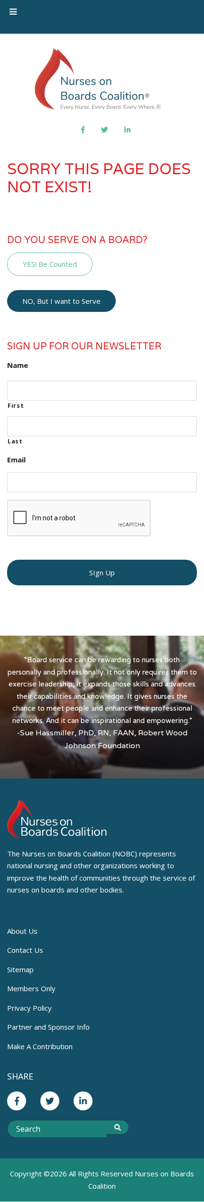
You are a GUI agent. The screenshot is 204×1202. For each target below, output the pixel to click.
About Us (22, 931)
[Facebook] (83, 129)
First (16, 406)
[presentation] (79, 518)
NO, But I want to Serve (61, 301)
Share (20, 1076)
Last (15, 441)
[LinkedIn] (127, 129)
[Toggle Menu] (13, 12)
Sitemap (20, 969)
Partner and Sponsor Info (48, 1027)
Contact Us (25, 950)
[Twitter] (104, 129)
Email (16, 459)
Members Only (31, 988)
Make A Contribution (40, 1046)
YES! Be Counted (50, 264)
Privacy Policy (29, 1008)
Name (17, 365)
